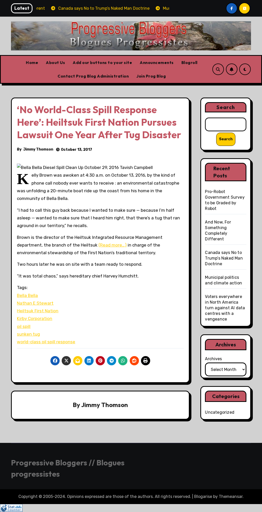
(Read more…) (113, 245)
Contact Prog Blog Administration (93, 76)
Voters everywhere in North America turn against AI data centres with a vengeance (225, 308)
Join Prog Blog (151, 76)
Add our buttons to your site (102, 62)
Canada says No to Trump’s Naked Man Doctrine (224, 258)
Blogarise (203, 496)
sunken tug (28, 334)
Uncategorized (219, 412)
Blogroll (189, 62)
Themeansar (231, 496)
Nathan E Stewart (35, 303)
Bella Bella (27, 295)
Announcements (157, 62)
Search (225, 107)
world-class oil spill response (46, 341)
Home (32, 62)
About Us (55, 62)
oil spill (23, 326)
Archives (213, 358)
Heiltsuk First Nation (37, 310)
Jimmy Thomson (38, 149)
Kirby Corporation (34, 318)
